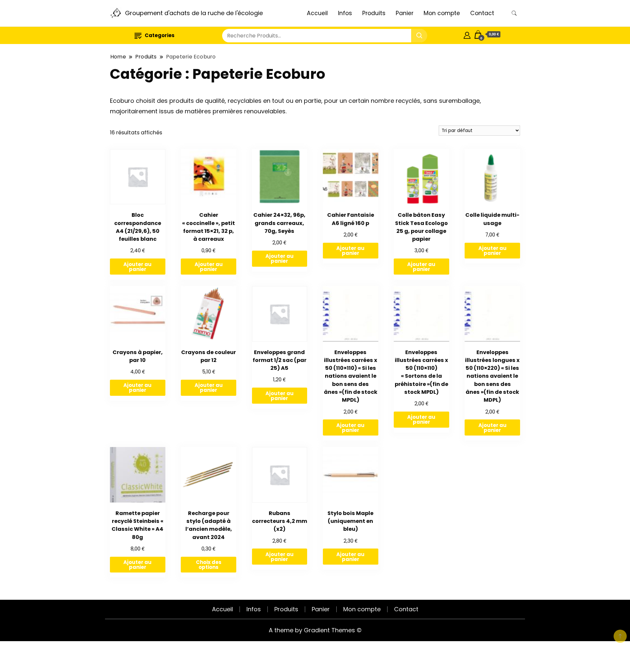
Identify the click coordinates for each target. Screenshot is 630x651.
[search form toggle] (514, 13)
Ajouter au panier (137, 267)
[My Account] (467, 34)
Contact (482, 13)
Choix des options (208, 565)
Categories (160, 35)
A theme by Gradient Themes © (315, 630)
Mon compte (442, 13)
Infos (345, 13)
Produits (374, 13)
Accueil (317, 13)
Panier (404, 13)
